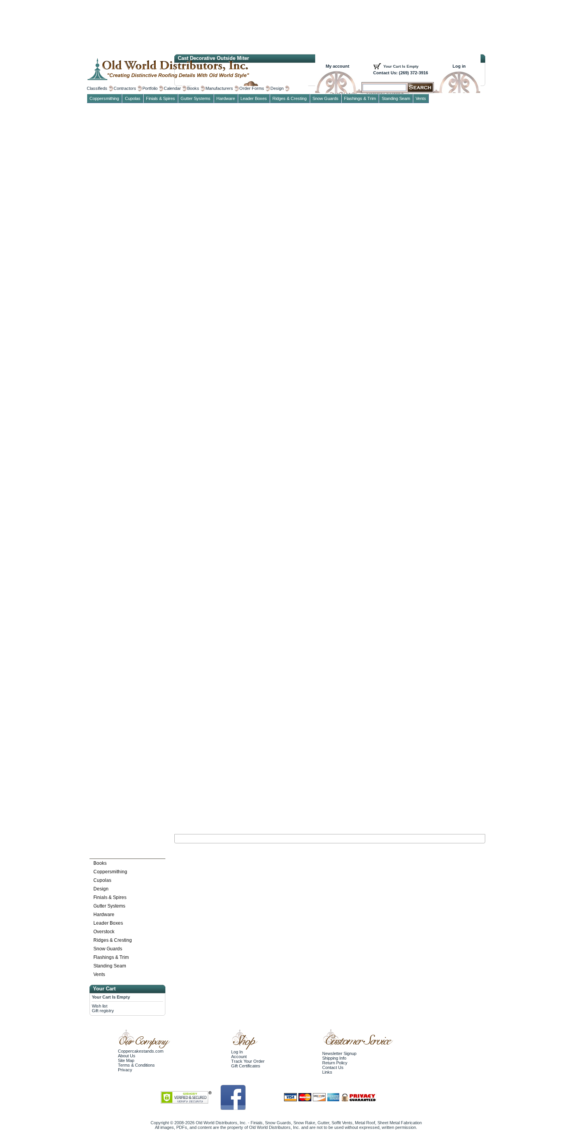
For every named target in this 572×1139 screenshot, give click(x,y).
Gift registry (103, 1010)
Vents (99, 974)
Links (327, 1072)
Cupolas (102, 880)
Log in (459, 66)
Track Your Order (248, 1061)
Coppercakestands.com (140, 1051)
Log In (237, 1052)
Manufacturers (219, 88)
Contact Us (333, 1067)
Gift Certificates (245, 1066)
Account (239, 1056)
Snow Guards (107, 949)
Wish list (99, 1006)
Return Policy (334, 1062)
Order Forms (251, 88)
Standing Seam (109, 966)
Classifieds (97, 88)
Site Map (126, 1060)
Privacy (125, 1069)
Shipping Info (334, 1058)
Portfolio (150, 88)
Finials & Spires (109, 897)
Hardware (103, 914)
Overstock (103, 931)
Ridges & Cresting (112, 940)
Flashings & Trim (111, 957)
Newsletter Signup (339, 1053)
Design (101, 889)
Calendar (172, 88)
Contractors (125, 88)
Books (100, 863)
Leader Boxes (108, 923)
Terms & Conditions (136, 1065)
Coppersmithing (110, 871)
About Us (126, 1055)
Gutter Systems (109, 906)
